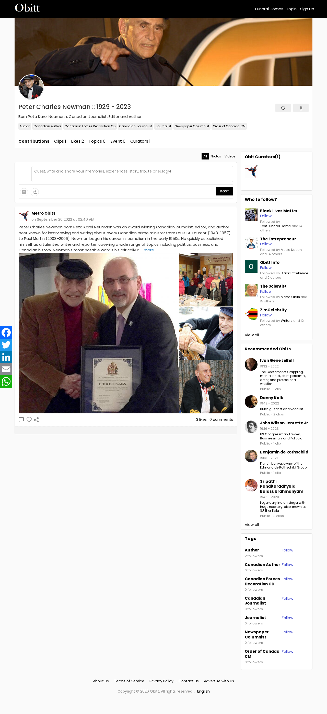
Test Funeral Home (275, 226)
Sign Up (307, 8)
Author (25, 126)
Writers (287, 321)
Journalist (163, 126)
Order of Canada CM (229, 126)
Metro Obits (290, 297)
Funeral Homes (269, 8)
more (149, 250)
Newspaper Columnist (192, 126)
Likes (77, 141)
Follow (287, 550)
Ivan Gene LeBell (277, 360)
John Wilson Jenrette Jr (284, 423)
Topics (97, 141)
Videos (230, 156)
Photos (216, 156)
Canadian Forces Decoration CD (90, 126)
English (203, 691)
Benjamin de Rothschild (284, 452)
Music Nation (291, 250)
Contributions (33, 141)
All (205, 156)
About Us (101, 681)
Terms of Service (129, 681)
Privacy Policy (161, 681)
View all (252, 335)
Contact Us (189, 681)
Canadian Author (47, 126)
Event (117, 141)
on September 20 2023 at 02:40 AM (62, 219)
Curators (140, 141)
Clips (60, 141)
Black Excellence (294, 273)
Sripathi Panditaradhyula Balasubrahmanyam (281, 486)
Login (292, 8)
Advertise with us (219, 681)
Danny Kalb (272, 397)
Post (224, 191)
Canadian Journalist (135, 126)
